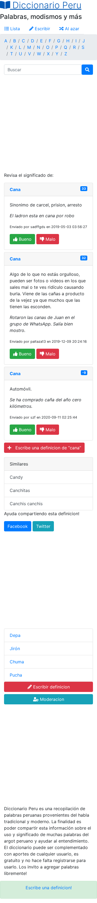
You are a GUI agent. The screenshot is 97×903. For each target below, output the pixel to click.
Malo (50, 239)
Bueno (25, 239)
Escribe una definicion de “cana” (46, 447)
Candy (16, 477)
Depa (15, 635)
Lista (14, 28)
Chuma (17, 661)
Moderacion (51, 699)
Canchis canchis (26, 503)
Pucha (16, 675)
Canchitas (20, 490)
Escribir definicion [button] (51, 687)
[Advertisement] (48, 123)
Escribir (41, 28)
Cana (15, 189)
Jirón (15, 648)
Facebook (18, 526)
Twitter (43, 526)
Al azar (71, 28)
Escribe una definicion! (49, 887)
